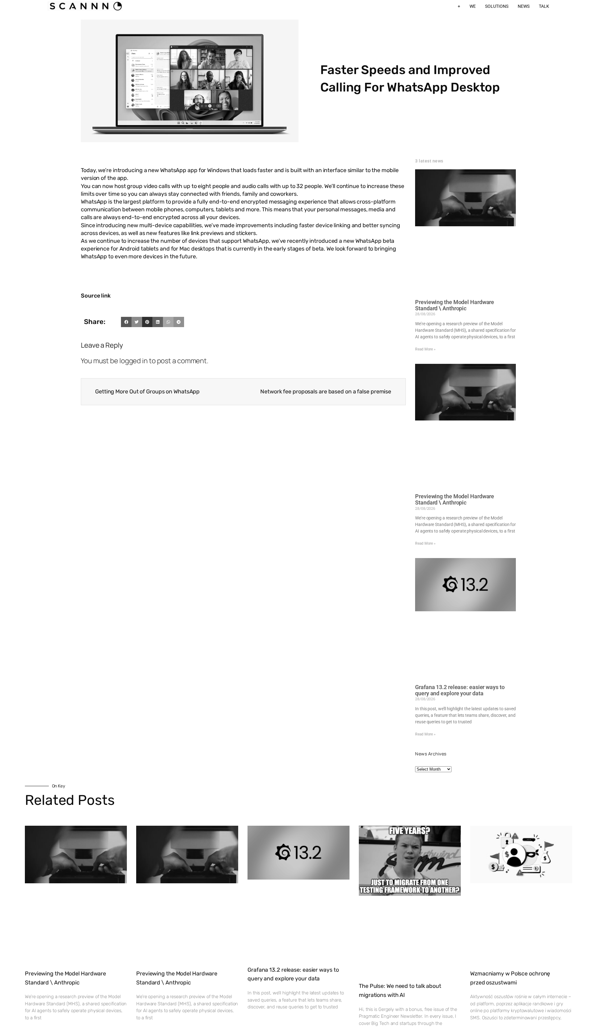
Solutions (496, 6)
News (524, 6)
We (473, 6)
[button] (126, 322)
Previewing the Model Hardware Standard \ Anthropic (454, 305)
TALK (544, 6)
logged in (133, 360)
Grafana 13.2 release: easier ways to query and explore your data (459, 690)
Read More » (425, 349)
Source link (96, 295)
